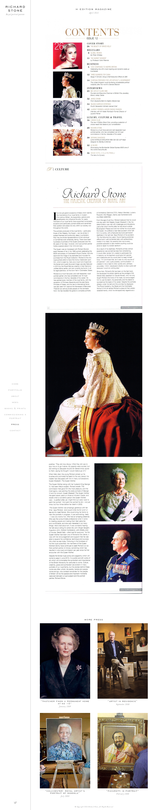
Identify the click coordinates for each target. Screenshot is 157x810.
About (15, 396)
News (15, 402)
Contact (15, 430)
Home (15, 383)
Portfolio (15, 390)
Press (15, 424)
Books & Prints (15, 408)
